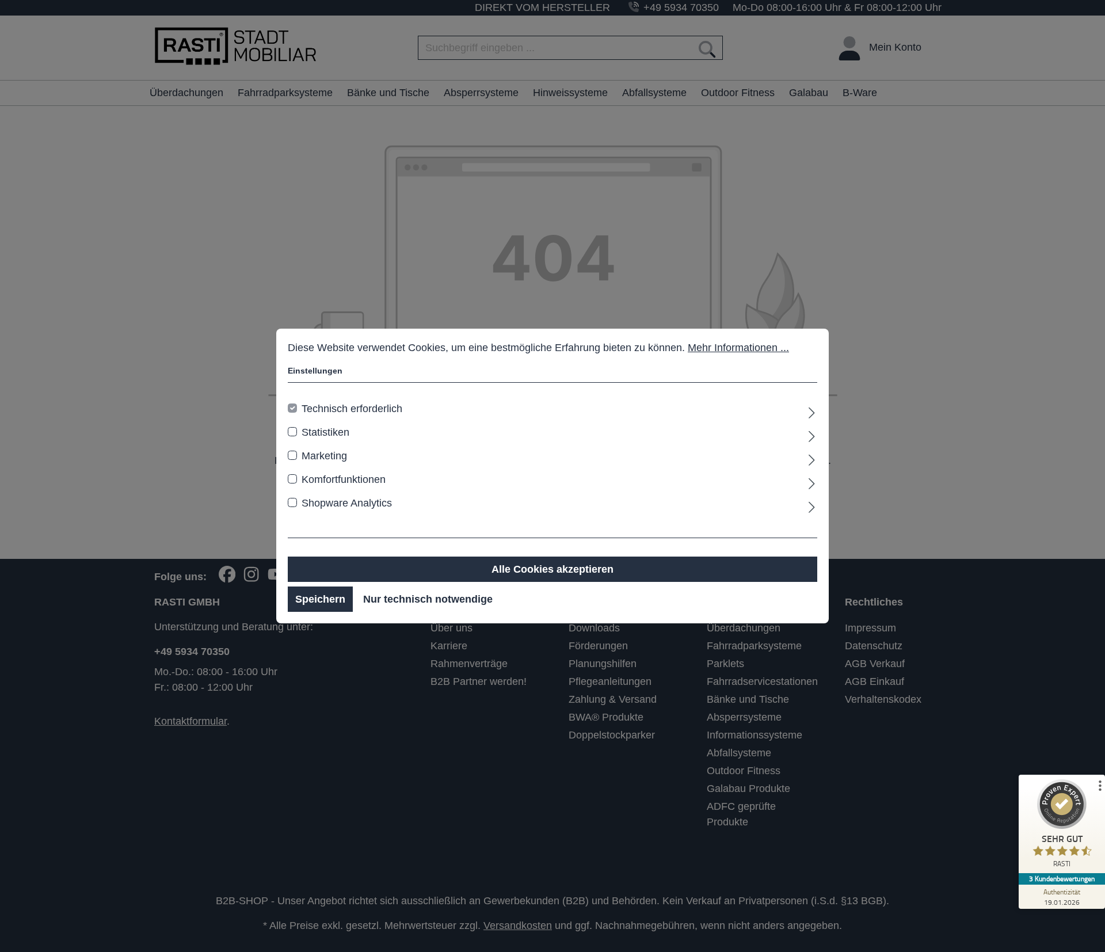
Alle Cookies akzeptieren (552, 569)
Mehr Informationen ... (738, 347)
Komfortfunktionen (344, 479)
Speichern (320, 599)
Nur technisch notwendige (428, 599)
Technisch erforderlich (352, 408)
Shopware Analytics (347, 503)
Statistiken (325, 432)
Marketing (324, 456)
